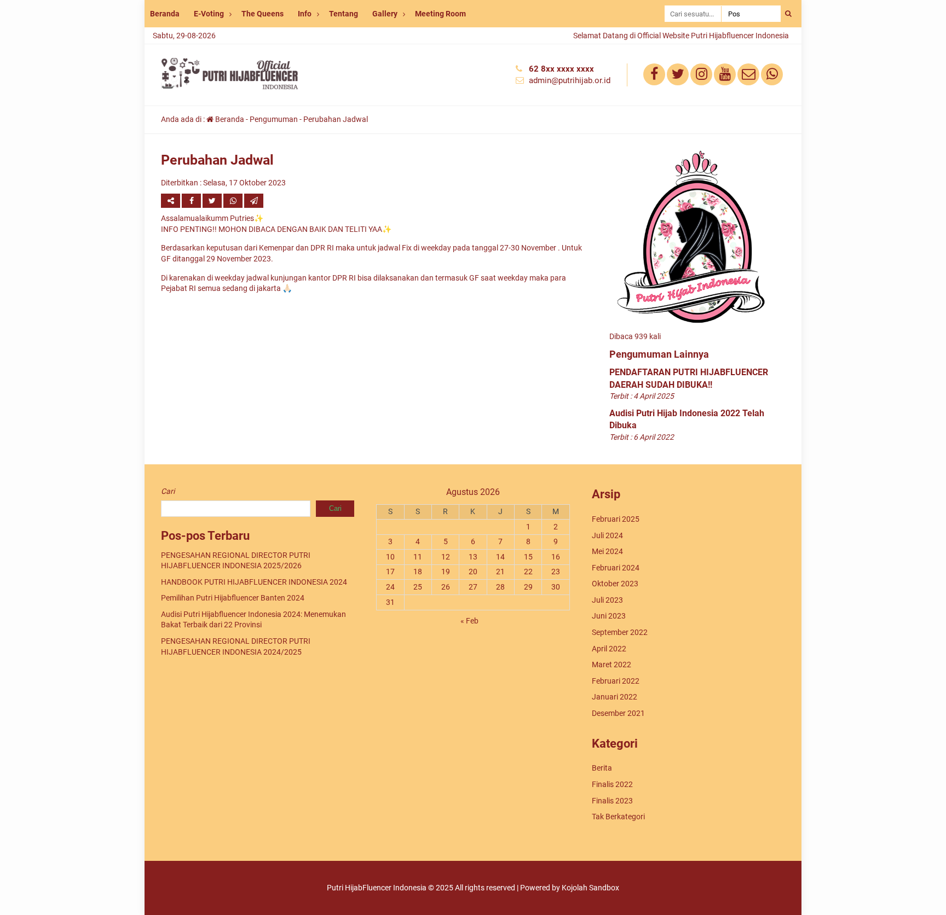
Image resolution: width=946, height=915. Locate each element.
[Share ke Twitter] (213, 200)
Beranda (165, 13)
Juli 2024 (607, 535)
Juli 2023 (607, 600)
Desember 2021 (618, 713)
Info (305, 13)
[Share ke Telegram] (253, 200)
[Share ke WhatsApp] (233, 200)
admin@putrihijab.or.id (569, 80)
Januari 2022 (614, 696)
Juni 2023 (609, 615)
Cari (168, 491)
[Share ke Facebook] (192, 200)
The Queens (262, 13)
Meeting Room (440, 13)
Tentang (343, 13)
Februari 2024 (615, 567)
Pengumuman (274, 119)
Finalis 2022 (612, 784)
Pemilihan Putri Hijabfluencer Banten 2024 (232, 597)
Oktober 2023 (615, 583)
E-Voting (209, 13)
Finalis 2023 (612, 800)
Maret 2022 (611, 664)
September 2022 (620, 632)
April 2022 (609, 648)
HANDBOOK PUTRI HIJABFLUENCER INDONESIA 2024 (254, 582)
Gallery (384, 13)
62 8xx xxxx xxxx (561, 69)
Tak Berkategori (618, 816)
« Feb (469, 620)
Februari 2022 (615, 681)
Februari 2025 (615, 519)
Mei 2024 (607, 551)
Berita (602, 768)
